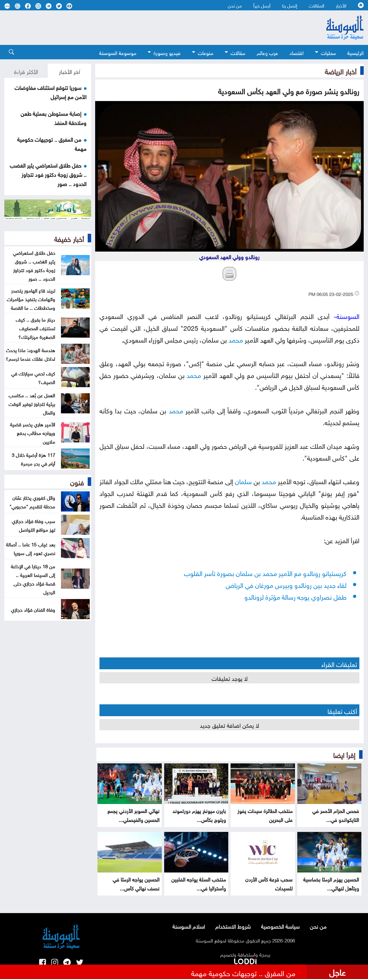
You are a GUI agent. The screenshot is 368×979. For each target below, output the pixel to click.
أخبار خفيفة (69, 238)
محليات (328, 52)
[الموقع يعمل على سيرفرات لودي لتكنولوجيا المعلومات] (245, 960)
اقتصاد (297, 52)
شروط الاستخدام (233, 925)
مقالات (238, 52)
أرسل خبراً (262, 5)
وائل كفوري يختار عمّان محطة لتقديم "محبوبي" (32, 501)
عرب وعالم (267, 52)
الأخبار (341, 5)
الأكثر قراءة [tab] (26, 71)
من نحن (235, 5)
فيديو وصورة (167, 52)
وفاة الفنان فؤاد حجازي (33, 609)
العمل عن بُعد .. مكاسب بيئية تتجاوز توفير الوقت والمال (32, 403)
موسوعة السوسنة (117, 52)
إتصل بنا (289, 5)
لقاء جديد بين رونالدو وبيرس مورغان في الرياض (286, 584)
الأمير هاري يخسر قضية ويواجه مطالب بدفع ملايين (32, 432)
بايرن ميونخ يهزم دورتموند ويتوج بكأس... (199, 815)
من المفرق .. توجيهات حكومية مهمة (243, 972)
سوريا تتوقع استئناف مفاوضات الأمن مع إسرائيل (51, 91)
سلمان (243, 480)
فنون (77, 482)
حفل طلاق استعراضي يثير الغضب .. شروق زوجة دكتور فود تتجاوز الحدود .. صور (48, 174)
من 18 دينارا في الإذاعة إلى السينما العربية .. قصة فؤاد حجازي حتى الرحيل (33, 578)
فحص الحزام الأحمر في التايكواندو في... (335, 815)
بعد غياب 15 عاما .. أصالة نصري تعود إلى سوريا (30, 548)
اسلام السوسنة (188, 925)
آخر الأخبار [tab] (69, 71)
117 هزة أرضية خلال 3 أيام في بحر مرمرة (33, 458)
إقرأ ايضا (344, 754)
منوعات (205, 52)
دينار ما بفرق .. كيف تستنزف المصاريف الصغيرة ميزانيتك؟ (35, 328)
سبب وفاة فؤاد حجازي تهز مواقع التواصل (33, 524)
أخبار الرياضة (340, 70)
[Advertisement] (152, 28)
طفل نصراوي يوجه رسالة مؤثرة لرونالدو (295, 596)
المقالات (316, 5)
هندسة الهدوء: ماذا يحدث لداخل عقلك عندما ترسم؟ (30, 353)
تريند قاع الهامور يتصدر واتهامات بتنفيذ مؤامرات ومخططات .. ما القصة (31, 298)
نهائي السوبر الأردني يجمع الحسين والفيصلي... (134, 815)
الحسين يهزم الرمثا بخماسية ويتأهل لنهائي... (331, 883)
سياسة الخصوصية (280, 925)
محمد (236, 339)
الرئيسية (355, 52)
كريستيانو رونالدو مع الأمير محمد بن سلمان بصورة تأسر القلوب (265, 572)
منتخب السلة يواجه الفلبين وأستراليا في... (198, 883)
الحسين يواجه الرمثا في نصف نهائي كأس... (136, 883)
